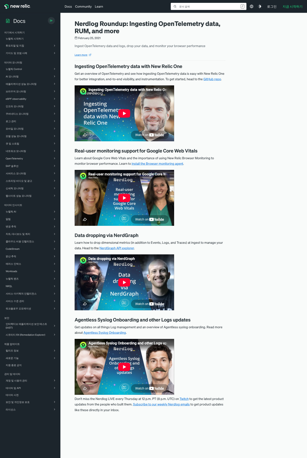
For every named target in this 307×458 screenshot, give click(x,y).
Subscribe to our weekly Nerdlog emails (161, 404)
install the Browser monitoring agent (157, 163)
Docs (68, 6)
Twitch (184, 399)
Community (83, 6)
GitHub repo (212, 79)
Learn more (81, 54)
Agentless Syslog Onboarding (105, 332)
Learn (99, 6)
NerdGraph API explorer (116, 248)
